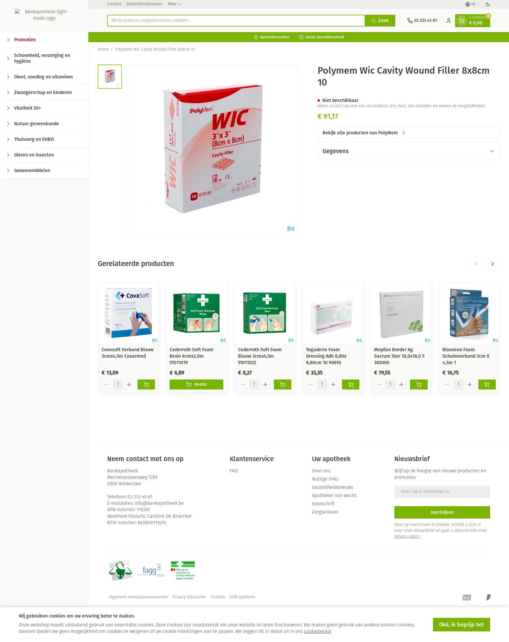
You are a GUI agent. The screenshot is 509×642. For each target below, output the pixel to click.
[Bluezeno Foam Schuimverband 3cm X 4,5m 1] (469, 313)
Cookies (218, 597)
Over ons (321, 471)
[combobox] (236, 21)
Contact (114, 4)
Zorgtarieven (325, 512)
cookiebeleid (317, 631)
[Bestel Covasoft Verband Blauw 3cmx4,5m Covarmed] (146, 384)
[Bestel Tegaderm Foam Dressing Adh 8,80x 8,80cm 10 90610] (350, 384)
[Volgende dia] (492, 264)
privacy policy (407, 536)
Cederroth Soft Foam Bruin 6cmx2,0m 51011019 (192, 356)
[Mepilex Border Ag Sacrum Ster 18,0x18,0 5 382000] (401, 313)
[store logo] (44, 16)
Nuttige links (325, 479)
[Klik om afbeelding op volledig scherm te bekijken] (213, 150)
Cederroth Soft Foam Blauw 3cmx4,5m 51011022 (260, 356)
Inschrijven (442, 512)
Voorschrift (323, 504)
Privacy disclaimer (189, 597)
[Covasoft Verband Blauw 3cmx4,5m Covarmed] (128, 313)
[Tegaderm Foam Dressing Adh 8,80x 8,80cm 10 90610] (333, 313)
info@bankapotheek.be (159, 503)
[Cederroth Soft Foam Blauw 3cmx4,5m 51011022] (264, 313)
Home (103, 49)
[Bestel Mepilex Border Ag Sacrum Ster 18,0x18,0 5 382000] (418, 384)
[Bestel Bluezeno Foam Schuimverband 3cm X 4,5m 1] (487, 384)
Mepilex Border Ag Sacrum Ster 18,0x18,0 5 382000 (399, 356)
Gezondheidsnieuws (144, 4)
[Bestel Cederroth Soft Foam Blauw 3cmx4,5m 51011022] (282, 384)
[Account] (449, 21)
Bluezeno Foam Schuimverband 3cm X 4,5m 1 (465, 356)
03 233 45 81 (140, 497)
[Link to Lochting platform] (488, 597)
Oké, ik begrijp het (461, 624)
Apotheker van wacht (334, 496)
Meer (172, 4)
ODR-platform (242, 597)
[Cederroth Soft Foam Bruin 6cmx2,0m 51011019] (196, 313)
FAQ (234, 471)
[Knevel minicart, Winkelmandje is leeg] (461, 20)
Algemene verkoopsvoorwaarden (138, 597)
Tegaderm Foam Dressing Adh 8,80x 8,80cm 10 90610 (326, 356)
